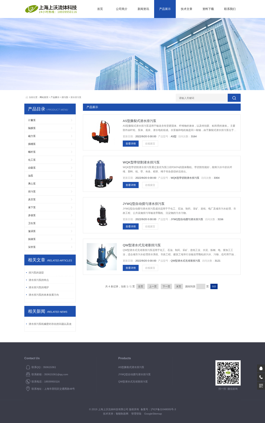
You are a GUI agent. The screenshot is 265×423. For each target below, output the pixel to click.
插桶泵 (32, 144)
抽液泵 (32, 239)
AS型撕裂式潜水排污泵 (139, 121)
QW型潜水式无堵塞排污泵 (142, 245)
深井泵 (32, 247)
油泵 (30, 175)
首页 (100, 8)
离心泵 (32, 183)
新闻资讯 (143, 8)
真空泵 (32, 199)
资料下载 (208, 8)
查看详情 (131, 143)
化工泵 (32, 159)
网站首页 (44, 97)
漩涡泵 (32, 231)
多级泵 (32, 215)
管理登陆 (136, 413)
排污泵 (65, 97)
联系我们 (230, 8)
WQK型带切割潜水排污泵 (141, 162)
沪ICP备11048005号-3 (163, 409)
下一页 (166, 286)
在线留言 (150, 143)
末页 (178, 286)
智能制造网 (122, 413)
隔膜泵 (32, 128)
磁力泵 (32, 136)
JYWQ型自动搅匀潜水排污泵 (144, 204)
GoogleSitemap (153, 413)
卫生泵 (32, 223)
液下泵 (32, 207)
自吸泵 (32, 167)
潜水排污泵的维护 (39, 287)
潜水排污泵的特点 (39, 280)
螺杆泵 (32, 151)
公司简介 (121, 8)
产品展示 (165, 8)
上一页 (153, 286)
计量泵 (32, 120)
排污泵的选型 (36, 272)
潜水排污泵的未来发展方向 (44, 294)
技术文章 (186, 8)
